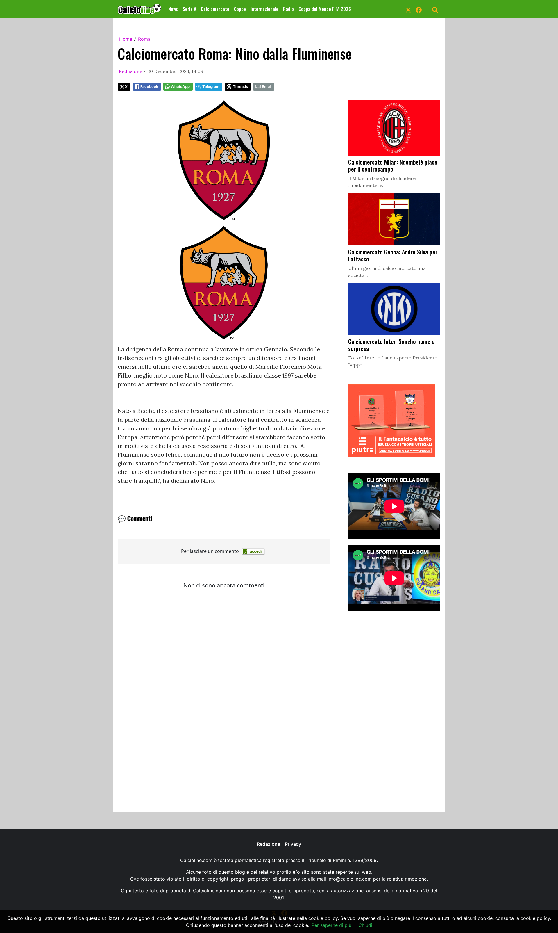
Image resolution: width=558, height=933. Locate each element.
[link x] (408, 9)
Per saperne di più (331, 925)
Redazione (130, 71)
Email (266, 86)
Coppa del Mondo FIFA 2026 (324, 9)
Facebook (149, 86)
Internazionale (264, 9)
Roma (144, 39)
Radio (288, 9)
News (173, 9)
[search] (435, 9)
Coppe (240, 9)
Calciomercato (215, 9)
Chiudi (365, 925)
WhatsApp (180, 86)
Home (125, 39)
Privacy (293, 844)
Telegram (210, 86)
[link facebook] (419, 9)
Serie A (189, 9)
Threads (240, 86)
